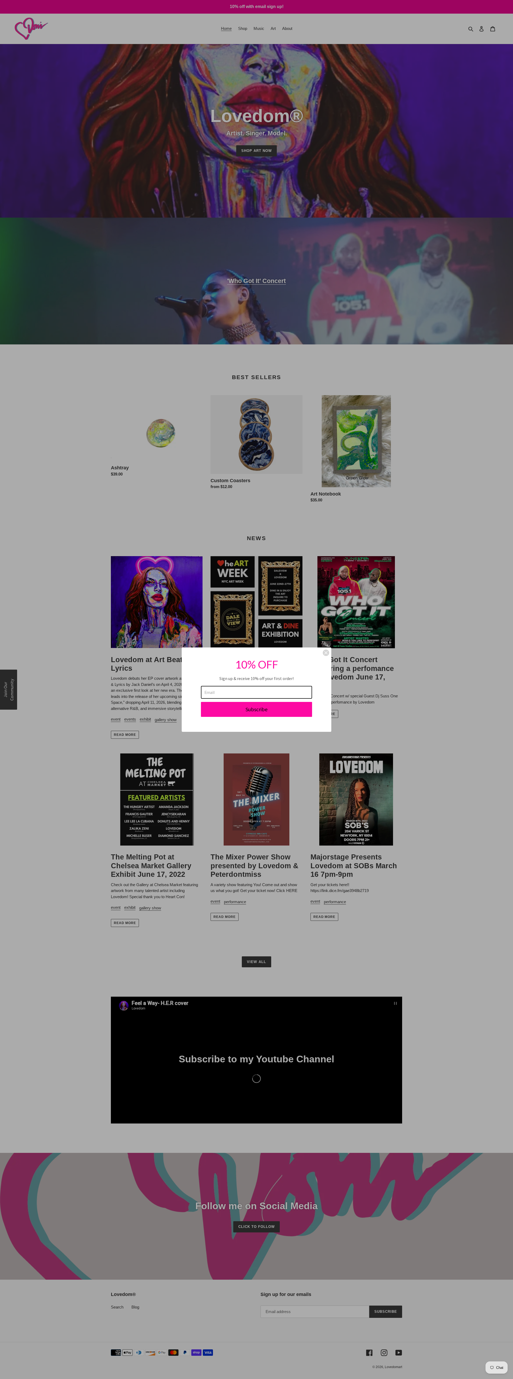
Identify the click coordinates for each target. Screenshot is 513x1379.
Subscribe (256, 709)
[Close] (326, 653)
